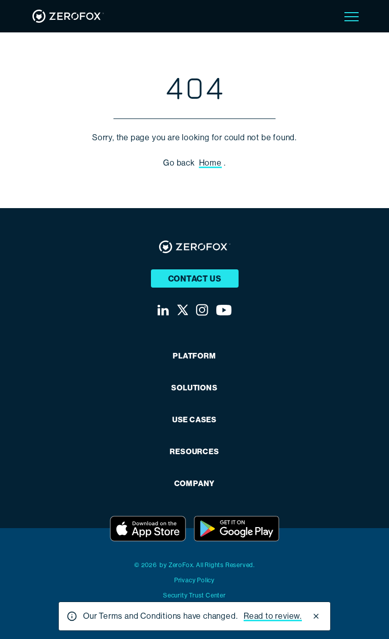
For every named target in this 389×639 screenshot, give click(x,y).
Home (210, 163)
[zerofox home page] (68, 16)
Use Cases (194, 420)
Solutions (194, 388)
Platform (194, 356)
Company (194, 484)
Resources (194, 452)
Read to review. (273, 616)
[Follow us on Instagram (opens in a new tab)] (202, 310)
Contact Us (194, 279)
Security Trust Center (194, 595)
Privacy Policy (194, 580)
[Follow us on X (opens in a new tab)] (182, 309)
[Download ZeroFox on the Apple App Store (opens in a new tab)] (148, 528)
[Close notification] (316, 616)
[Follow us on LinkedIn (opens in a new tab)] (163, 310)
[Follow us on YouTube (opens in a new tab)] (223, 310)
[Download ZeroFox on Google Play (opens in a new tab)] (236, 528)
